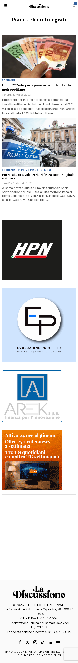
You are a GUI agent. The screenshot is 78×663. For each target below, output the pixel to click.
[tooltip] (20, 642)
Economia (9, 80)
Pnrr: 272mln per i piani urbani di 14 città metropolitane (36, 87)
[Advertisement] (39, 538)
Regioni (46, 170)
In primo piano (28, 170)
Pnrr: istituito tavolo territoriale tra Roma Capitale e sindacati (38, 176)
